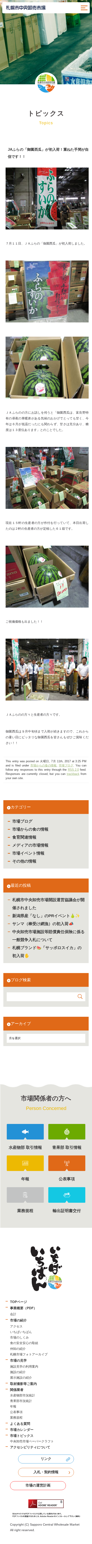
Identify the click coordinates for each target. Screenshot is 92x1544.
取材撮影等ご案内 (23, 1384)
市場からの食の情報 (30, 829)
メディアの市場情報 (30, 845)
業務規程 (16, 1417)
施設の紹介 (18, 1372)
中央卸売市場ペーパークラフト (32, 1441)
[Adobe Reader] (46, 1508)
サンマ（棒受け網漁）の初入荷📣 (42, 924)
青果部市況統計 (21, 1401)
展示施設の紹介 (21, 1377)
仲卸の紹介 (18, 1349)
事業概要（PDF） (23, 1308)
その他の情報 (24, 861)
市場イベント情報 (28, 853)
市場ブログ (22, 821)
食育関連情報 (24, 837)
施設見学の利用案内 (24, 1366)
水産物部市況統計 (22, 1395)
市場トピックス (21, 1435)
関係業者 (16, 1390)
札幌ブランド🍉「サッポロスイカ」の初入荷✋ (47, 952)
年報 (13, 1406)
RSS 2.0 (73, 769)
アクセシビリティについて (30, 1447)
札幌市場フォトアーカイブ (29, 1354)
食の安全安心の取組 (24, 1343)
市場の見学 (18, 1360)
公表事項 (16, 1412)
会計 (13, 1314)
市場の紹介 (18, 1320)
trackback (73, 774)
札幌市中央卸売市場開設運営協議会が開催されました (48, 904)
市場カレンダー (21, 1429)
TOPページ (18, 1302)
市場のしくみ (19, 1337)
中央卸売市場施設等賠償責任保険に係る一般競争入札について (48, 936)
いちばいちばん (21, 1332)
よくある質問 (20, 1424)
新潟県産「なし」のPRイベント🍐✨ (46, 916)
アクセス (16, 1326)
